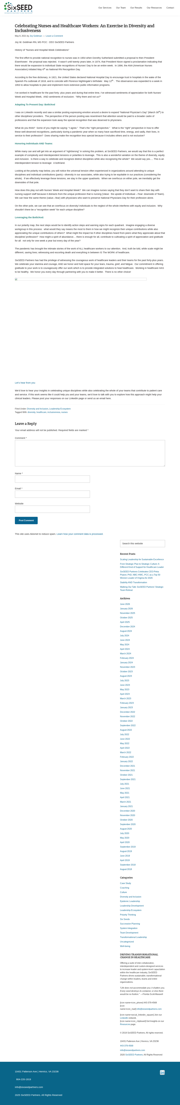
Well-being (125, 946)
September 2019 (128, 847)
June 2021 (125, 788)
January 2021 (126, 806)
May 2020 (124, 838)
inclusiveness (53, 412)
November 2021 (127, 770)
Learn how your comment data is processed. (80, 534)
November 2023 (127, 667)
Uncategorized (127, 942)
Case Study (125, 883)
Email (18, 488)
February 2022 (127, 757)
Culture (123, 892)
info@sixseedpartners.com (132, 1050)
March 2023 (125, 698)
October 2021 (126, 775)
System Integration (128, 928)
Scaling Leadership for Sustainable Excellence (142, 559)
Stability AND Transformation (134, 582)
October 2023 (126, 671)
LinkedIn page (76, 398)
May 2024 (124, 644)
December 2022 (127, 712)
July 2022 (124, 734)
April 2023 (125, 694)
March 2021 (125, 802)
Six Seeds (125, 919)
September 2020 (128, 824)
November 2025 (127, 613)
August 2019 (126, 851)
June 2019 (125, 856)
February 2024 (127, 658)
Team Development (129, 933)
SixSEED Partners (134, 1055)
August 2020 (126, 829)
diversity (31, 412)
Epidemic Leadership (130, 901)
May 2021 (124, 793)
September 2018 (128, 865)
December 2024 (127, 626)
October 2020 (126, 820)
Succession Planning (130, 924)
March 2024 (125, 653)
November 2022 (127, 716)
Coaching (124, 888)
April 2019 (125, 860)
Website (19, 503)
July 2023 (124, 680)
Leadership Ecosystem (60, 409)
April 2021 (125, 797)
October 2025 (126, 617)
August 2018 (126, 869)
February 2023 (127, 703)
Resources (125, 1024)
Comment (21, 438)
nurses (64, 412)
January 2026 (126, 608)
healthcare (41, 412)
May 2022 (124, 743)
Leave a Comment (54, 36)
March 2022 (125, 752)
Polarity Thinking (128, 915)
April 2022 (125, 748)
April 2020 (125, 842)
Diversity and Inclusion (37, 409)
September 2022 (128, 725)
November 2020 (127, 815)
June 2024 (125, 640)
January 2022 (126, 761)
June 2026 (125, 604)
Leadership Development (132, 906)
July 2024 (124, 635)
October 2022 (126, 721)
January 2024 (126, 662)
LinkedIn (124, 1018)
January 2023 (126, 707)
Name (19, 473)
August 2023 (126, 676)
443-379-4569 (126, 1046)
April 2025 (125, 622)
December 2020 (127, 811)
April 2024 (125, 649)
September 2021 (128, 779)
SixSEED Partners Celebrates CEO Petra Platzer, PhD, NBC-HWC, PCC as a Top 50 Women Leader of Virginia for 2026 (140, 574)
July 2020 (124, 833)
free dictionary (40, 77)
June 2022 (125, 739)
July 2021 (124, 784)
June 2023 (125, 685)
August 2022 (126, 730)
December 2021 (127, 766)
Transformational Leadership (133, 937)
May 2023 (124, 689)
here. (108, 398)
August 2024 (126, 631)
